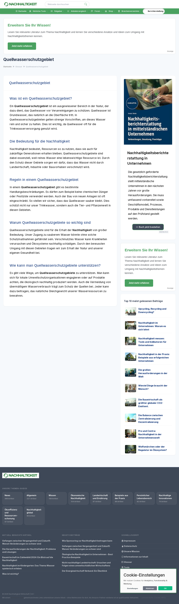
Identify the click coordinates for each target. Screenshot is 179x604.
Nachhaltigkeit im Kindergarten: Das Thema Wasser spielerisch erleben (28, 567)
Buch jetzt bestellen (149, 227)
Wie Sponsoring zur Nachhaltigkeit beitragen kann (87, 541)
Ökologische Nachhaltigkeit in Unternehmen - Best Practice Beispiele (87, 555)
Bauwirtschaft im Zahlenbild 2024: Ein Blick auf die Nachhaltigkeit (27, 558)
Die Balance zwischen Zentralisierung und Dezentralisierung (150, 418)
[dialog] (148, 581)
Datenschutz (130, 546)
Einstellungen (132, 588)
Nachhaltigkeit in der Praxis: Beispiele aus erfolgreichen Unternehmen (154, 357)
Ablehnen (150, 588)
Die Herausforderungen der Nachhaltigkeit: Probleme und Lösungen (29, 550)
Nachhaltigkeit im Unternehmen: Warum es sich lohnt (152, 326)
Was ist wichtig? (10, 574)
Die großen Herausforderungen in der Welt (152, 373)
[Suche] (85, 4)
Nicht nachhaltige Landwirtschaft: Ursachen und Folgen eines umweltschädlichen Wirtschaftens (86, 564)
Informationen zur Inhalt (135, 557)
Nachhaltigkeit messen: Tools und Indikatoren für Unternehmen (152, 342)
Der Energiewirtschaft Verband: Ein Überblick (84, 571)
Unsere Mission (131, 551)
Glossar (127, 562)
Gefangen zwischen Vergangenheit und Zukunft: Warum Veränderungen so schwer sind (26, 542)
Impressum (129, 541)
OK (165, 588)
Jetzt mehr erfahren (22, 46)
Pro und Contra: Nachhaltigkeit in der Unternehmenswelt (150, 434)
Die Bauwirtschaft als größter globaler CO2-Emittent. (150, 403)
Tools (126, 567)
